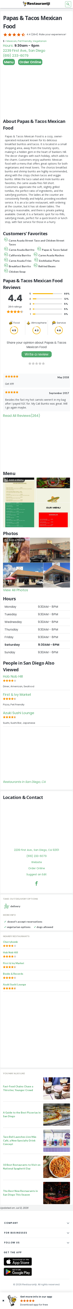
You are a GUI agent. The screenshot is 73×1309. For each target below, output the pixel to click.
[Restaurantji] (36, 4)
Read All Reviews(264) (21, 415)
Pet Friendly (25, 41)
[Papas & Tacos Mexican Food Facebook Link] (36, 883)
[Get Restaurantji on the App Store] (18, 1261)
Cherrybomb (10, 941)
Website (36, 862)
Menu (9, 62)
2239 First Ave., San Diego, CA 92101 (36, 850)
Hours (8, 45)
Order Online (30, 62)
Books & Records (13, 973)
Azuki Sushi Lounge (18, 713)
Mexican (12, 41)
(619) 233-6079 (15, 55)
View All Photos (15, 590)
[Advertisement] (36, 90)
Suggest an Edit (36, 874)
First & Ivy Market (17, 694)
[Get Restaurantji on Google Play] (18, 1272)
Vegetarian (40, 41)
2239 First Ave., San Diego (24, 50)
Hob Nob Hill (13, 676)
